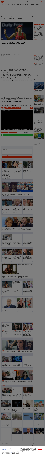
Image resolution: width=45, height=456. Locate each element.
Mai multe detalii (4, 449)
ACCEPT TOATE (40, 449)
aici (11, 452)
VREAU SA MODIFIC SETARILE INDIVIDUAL (40, 452)
